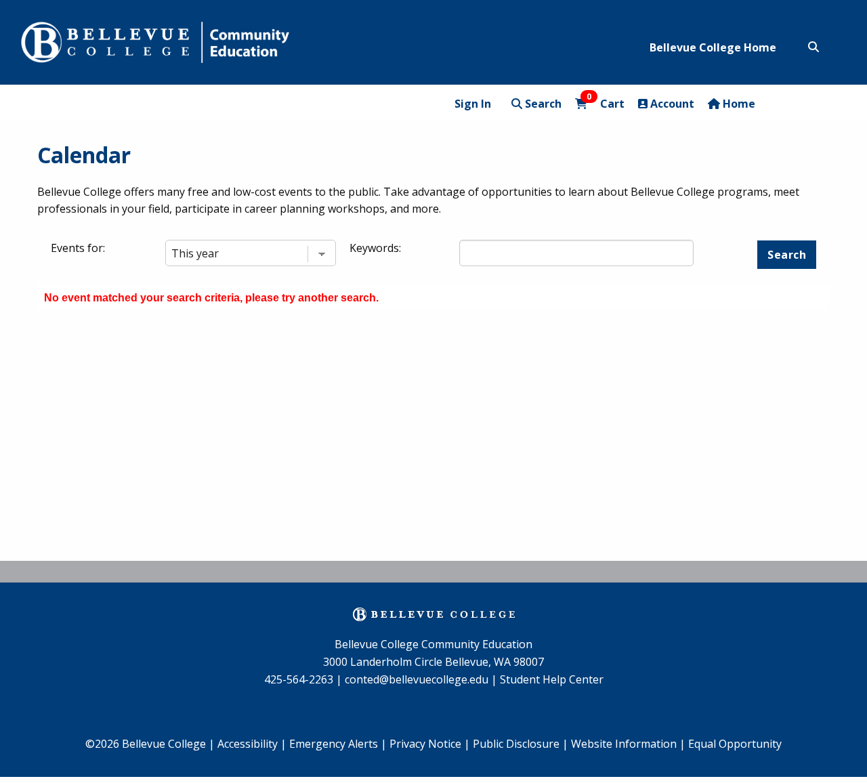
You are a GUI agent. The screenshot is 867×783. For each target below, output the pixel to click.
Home (737, 103)
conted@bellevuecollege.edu (416, 679)
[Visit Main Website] (155, 40)
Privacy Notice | (429, 743)
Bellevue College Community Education (433, 644)
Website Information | (628, 743)
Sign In (472, 103)
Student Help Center (552, 679)
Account (671, 103)
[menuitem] (338, 744)
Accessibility (248, 743)
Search (542, 103)
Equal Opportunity (735, 743)
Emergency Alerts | (338, 743)
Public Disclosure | (520, 743)
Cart (606, 103)
